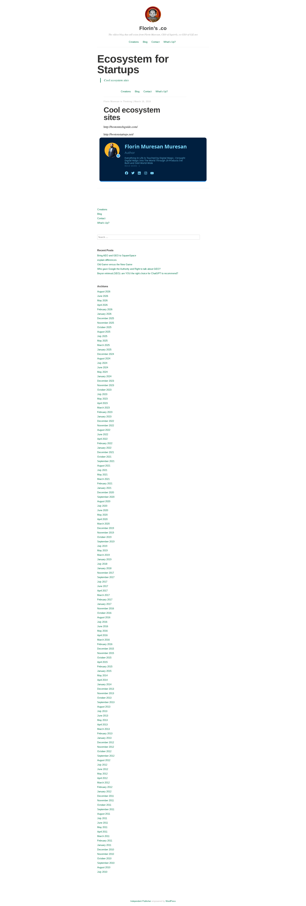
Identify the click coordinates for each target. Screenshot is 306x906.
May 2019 (102, 550)
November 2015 (105, 653)
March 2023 (103, 407)
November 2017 (105, 572)
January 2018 (104, 568)
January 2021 (104, 488)
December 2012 (105, 742)
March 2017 (103, 595)
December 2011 (105, 796)
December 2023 (105, 380)
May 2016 (102, 630)
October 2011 (104, 804)
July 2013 (102, 711)
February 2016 (104, 644)
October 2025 (104, 327)
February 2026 (104, 309)
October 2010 (104, 858)
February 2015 (104, 666)
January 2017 (104, 604)
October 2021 (104, 456)
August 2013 (103, 706)
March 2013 (103, 729)
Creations (134, 41)
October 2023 (104, 389)
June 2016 (102, 626)
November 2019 (105, 532)
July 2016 (102, 621)
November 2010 (105, 854)
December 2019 (105, 528)
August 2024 (103, 358)
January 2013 (104, 738)
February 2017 (104, 599)
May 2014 (102, 675)
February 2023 (104, 412)
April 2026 (102, 305)
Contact (155, 41)
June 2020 (102, 510)
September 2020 (105, 496)
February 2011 (104, 840)
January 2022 (104, 447)
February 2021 (104, 483)
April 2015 (102, 662)
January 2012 (104, 791)
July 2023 (102, 394)
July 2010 (102, 871)
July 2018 (102, 563)
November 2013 (105, 693)
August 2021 (103, 465)
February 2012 (104, 787)
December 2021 (105, 452)
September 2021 (105, 461)
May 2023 (102, 398)
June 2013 (102, 715)
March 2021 (103, 479)
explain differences (107, 260)
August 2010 (103, 867)
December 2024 (105, 354)
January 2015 (104, 671)
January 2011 (104, 845)
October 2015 (104, 657)
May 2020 (102, 514)
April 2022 (102, 438)
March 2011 (103, 836)
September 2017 (105, 577)
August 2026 (103, 291)
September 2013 (105, 702)
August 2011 (103, 813)
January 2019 (104, 559)
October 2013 (104, 697)
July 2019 (102, 546)
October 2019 (104, 537)
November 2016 (105, 608)
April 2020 (102, 519)
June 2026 (102, 296)
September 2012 (105, 755)
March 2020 (103, 523)
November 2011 (105, 800)
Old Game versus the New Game (114, 264)
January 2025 (104, 349)
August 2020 (103, 501)
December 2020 (105, 492)
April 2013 (102, 724)
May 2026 (102, 300)
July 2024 (102, 363)
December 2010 (105, 849)
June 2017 (102, 586)
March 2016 (103, 639)
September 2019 (105, 541)
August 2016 (103, 617)
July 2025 (102, 336)
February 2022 (104, 443)
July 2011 (102, 818)
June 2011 (102, 822)
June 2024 (102, 367)
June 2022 (102, 434)
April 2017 (102, 590)
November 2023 (105, 385)
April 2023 (102, 403)
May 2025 (102, 340)
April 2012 (102, 778)
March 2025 (103, 345)
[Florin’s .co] (153, 23)
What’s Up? (170, 41)
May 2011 (102, 827)
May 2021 (102, 474)
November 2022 (105, 425)
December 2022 (105, 421)
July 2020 (102, 505)
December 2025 (105, 318)
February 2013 (104, 733)
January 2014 (104, 684)
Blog (145, 41)
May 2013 (102, 720)
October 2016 (104, 613)
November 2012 (105, 746)
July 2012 (102, 764)
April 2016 (102, 635)
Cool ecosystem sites (116, 80)
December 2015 (105, 648)
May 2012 (102, 773)
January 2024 (104, 376)
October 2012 (104, 751)
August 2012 (103, 760)
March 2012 (103, 782)
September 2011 (105, 809)
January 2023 (104, 416)
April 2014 (102, 680)
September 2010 (105, 863)
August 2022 (103, 430)
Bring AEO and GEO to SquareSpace (116, 255)
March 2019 (103, 555)
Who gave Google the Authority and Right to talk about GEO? (128, 269)
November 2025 (105, 322)
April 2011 (102, 831)
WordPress (171, 901)
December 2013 (105, 688)
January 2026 (104, 313)
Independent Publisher (140, 901)
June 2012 (102, 769)
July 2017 (102, 581)
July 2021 (102, 470)
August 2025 (103, 331)
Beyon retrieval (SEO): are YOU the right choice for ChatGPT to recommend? (137, 273)
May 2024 (102, 371)
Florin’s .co (153, 28)
